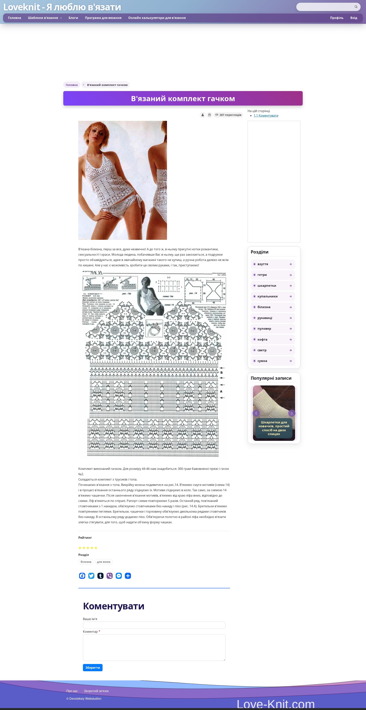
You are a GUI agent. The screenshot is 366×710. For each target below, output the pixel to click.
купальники (268, 296)
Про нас (72, 691)
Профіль (337, 18)
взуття (263, 264)
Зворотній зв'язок (96, 691)
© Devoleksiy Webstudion (83, 698)
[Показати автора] (202, 115)
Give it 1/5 (80, 547)
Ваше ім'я (90, 619)
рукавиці (265, 318)
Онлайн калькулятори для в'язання (157, 18)
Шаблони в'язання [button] (43, 18)
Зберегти (92, 668)
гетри (262, 275)
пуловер (264, 328)
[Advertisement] (183, 52)
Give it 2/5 (84, 547)
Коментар (90, 631)
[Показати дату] (209, 115)
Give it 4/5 (92, 547)
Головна (14, 18)
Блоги (73, 18)
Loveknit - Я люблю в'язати (62, 6)
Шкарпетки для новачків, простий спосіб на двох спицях (273, 428)
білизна (264, 307)
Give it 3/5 (88, 547)
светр (262, 350)
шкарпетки (267, 286)
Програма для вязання (103, 18)
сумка (262, 361)
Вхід (353, 18)
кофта (262, 339)
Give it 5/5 (96, 547)
